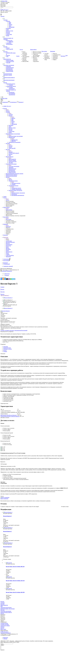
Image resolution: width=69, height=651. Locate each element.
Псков (7, 253)
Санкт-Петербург (10, 255)
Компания (8, 226)
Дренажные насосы (15, 183)
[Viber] (9, 279)
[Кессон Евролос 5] (7, 297)
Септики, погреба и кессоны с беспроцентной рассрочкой (14, 330)
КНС (2, 606)
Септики (11, 114)
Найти (2, 644)
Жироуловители (12, 159)
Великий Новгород (10, 242)
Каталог (8, 110)
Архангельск (9, 240)
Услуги (7, 200)
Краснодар (8, 245)
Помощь (2, 626)
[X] (7, 279)
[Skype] (12, 279)
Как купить (8, 219)
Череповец (8, 256)
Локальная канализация (6, 607)
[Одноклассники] (3, 279)
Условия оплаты (4, 623)
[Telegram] (14, 279)
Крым (7, 247)
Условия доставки (5, 624)
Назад (7, 109)
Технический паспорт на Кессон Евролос (10, 416)
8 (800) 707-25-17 (4, 9)
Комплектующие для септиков (16, 136)
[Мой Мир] (5, 279)
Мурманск (8, 249)
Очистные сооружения (14, 166)
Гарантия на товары (5, 625)
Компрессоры (14, 139)
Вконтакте (7, 273)
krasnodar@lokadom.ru (7, 271)
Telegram (7, 275)
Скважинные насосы (16, 188)
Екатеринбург (9, 244)
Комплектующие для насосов (18, 192)
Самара (7, 254)
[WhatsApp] (11, 279)
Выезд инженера (4, 498)
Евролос (13, 118)
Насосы (10, 179)
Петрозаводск (9, 251)
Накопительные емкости (6, 612)
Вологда (8, 243)
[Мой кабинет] (1, 14)
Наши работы (9, 209)
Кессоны (11, 151)
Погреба (10, 145)
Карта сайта (3, 629)
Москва (7, 248)
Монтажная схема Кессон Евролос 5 (9, 415)
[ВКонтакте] (1, 279)
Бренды (2, 628)
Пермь (7, 250)
